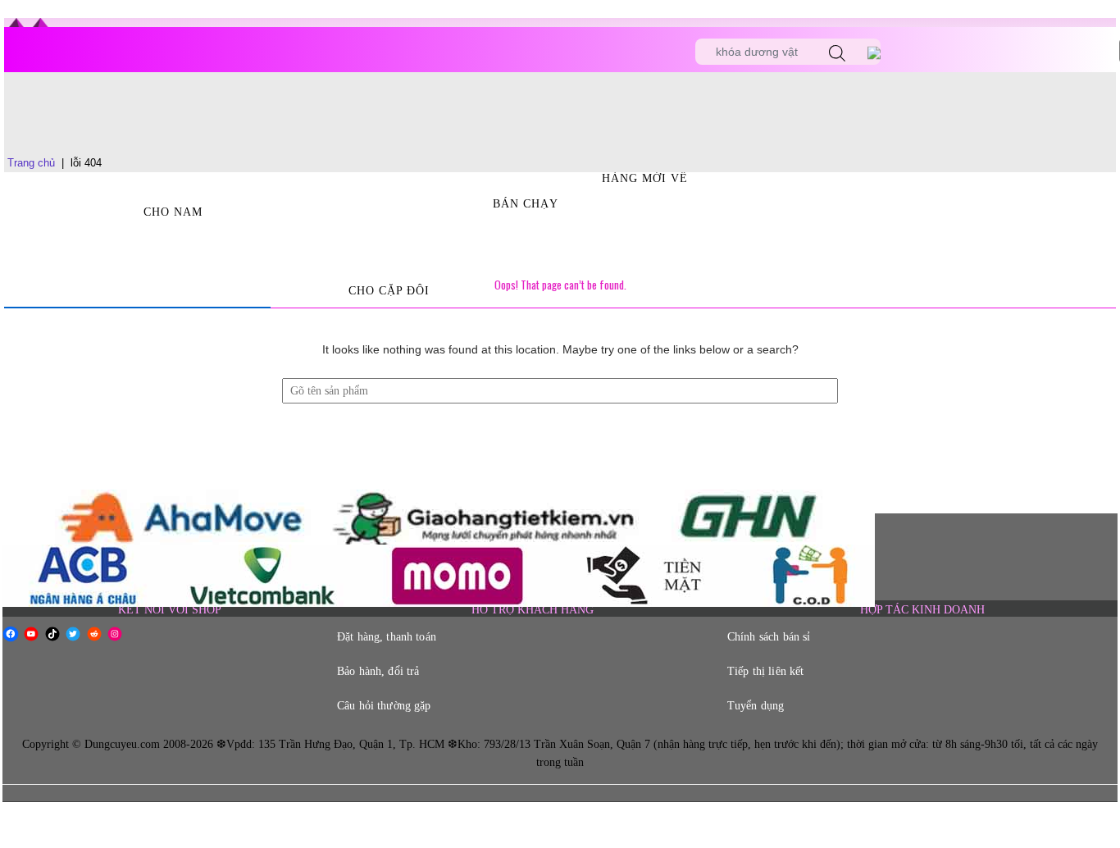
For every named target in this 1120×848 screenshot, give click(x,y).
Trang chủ (31, 163)
